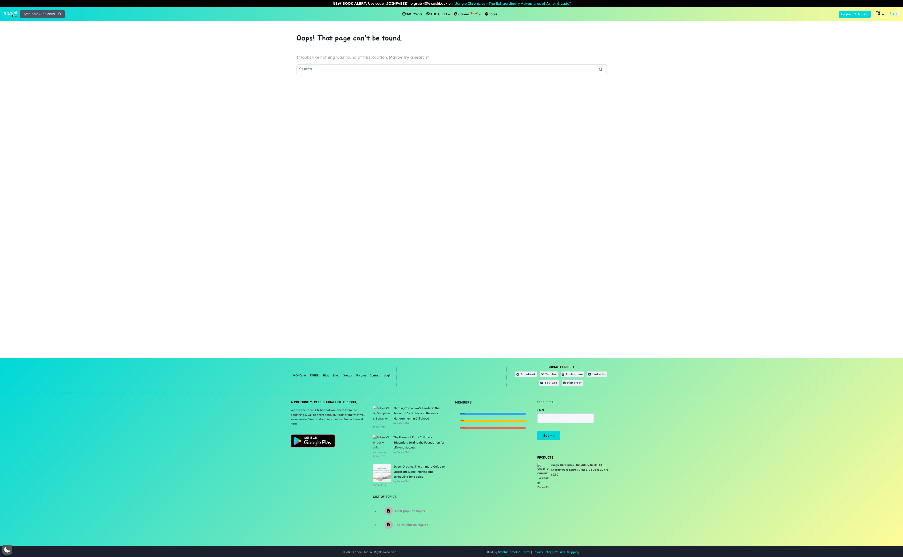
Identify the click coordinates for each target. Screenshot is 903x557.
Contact (375, 375)
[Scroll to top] (887, 538)
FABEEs (315, 375)
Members (463, 402)
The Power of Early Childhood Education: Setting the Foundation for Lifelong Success (418, 442)
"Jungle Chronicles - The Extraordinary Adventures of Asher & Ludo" (512, 3)
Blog (326, 375)
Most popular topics (410, 511)
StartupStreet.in (509, 552)
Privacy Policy (542, 552)
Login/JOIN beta (855, 14)
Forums (361, 375)
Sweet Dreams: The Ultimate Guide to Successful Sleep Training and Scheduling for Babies (419, 471)
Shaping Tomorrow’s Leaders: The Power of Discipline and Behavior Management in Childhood (416, 413)
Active (462, 421)
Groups (348, 375)
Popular (462, 428)
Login (387, 375)
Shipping (573, 552)
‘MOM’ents (300, 375)
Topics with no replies (411, 525)
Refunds (559, 552)
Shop (336, 375)
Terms (526, 552)
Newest (462, 414)
